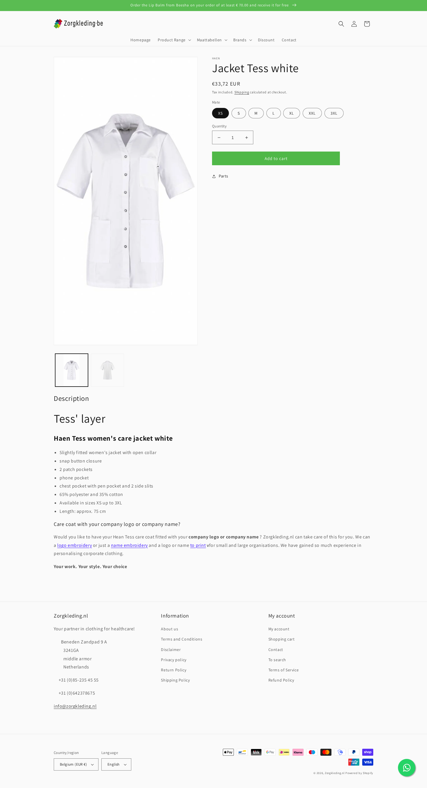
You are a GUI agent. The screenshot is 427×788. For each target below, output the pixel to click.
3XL (334, 113)
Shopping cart (281, 639)
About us (169, 629)
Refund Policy (281, 680)
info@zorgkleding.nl (75, 706)
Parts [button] (223, 176)
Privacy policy (173, 659)
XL (291, 113)
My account (279, 629)
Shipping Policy (175, 680)
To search (277, 659)
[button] (173, 40)
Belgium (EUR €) (73, 764)
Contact (275, 649)
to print (198, 545)
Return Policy (173, 670)
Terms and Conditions (181, 639)
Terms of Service (283, 670)
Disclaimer (171, 649)
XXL (312, 113)
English (113, 764)
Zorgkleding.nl (335, 773)
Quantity (219, 126)
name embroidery (129, 545)
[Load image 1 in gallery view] (71, 370)
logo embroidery (74, 545)
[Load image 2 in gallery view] (107, 370)
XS (220, 113)
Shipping (241, 92)
